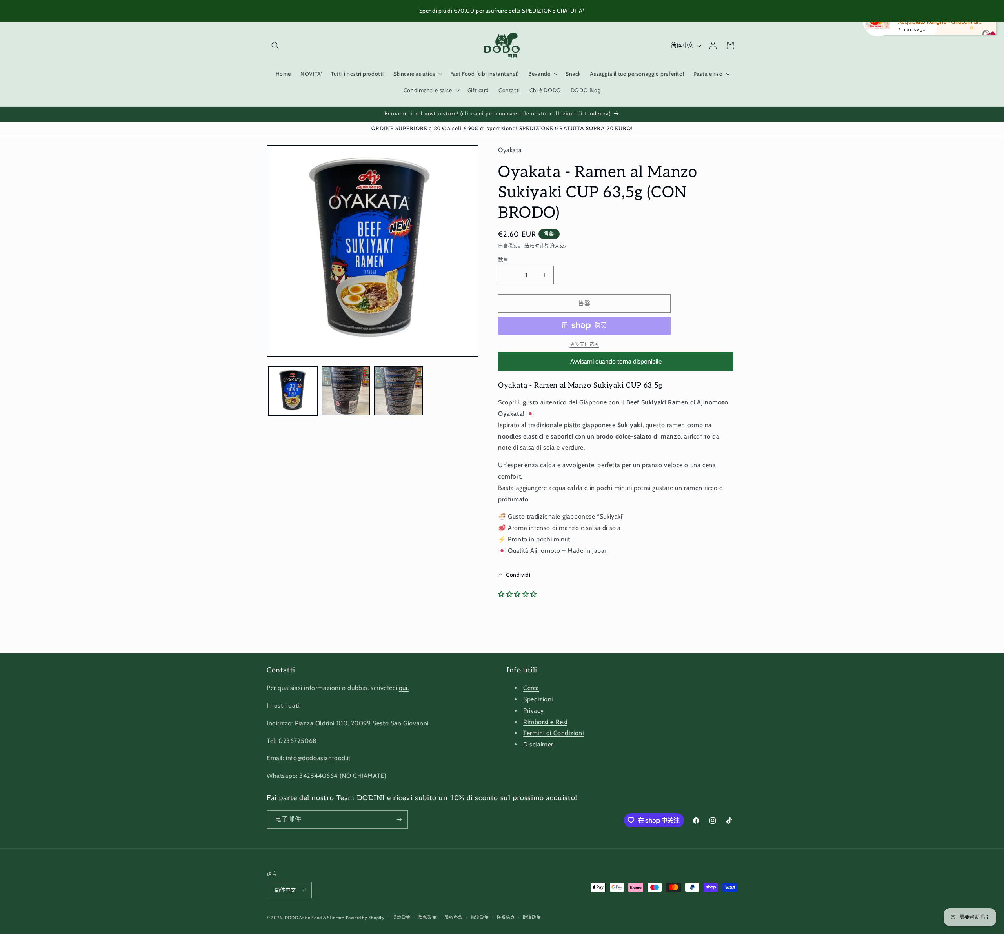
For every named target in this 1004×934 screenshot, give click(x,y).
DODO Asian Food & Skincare (314, 917)
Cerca (531, 688)
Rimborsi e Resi (545, 722)
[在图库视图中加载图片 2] (346, 390)
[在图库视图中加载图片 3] (398, 390)
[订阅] (398, 819)
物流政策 (480, 917)
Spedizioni (538, 699)
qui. (404, 688)
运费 (559, 246)
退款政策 (401, 917)
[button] (275, 45)
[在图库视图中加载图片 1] (293, 390)
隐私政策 (427, 917)
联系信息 (506, 917)
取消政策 (532, 917)
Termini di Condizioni (553, 733)
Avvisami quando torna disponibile (616, 361)
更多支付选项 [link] (584, 344)
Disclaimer (538, 744)
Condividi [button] (518, 574)
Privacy (533, 710)
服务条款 (453, 917)
